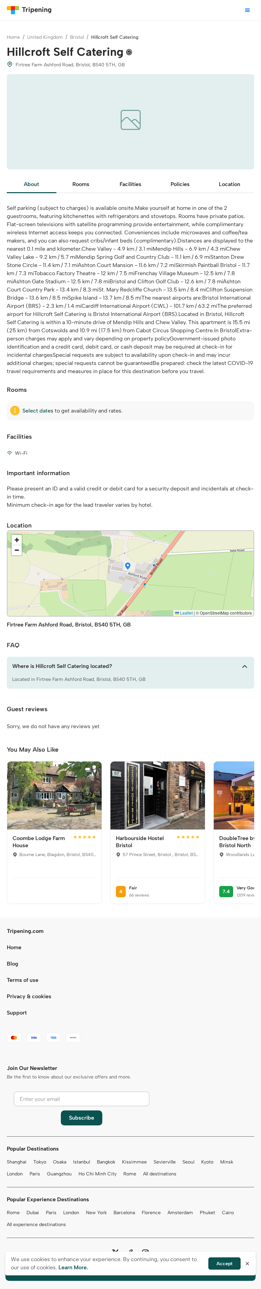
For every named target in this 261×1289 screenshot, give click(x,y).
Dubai (33, 1213)
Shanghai (17, 1162)
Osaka (59, 1162)
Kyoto (207, 1162)
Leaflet (186, 613)
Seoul (188, 1162)
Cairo (228, 1213)
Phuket (207, 1213)
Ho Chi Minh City (98, 1174)
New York (96, 1213)
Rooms (80, 184)
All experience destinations (36, 1224)
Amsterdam (180, 1213)
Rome (129, 1174)
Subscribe (81, 1118)
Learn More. (73, 1267)
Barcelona (124, 1213)
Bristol (77, 37)
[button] (127, 567)
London (15, 1174)
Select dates (37, 410)
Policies (180, 184)
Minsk (226, 1162)
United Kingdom (45, 37)
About (31, 184)
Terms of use (22, 980)
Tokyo (39, 1162)
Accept (224, 1264)
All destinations (159, 1174)
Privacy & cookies (29, 996)
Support (17, 1012)
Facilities (130, 184)
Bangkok (106, 1162)
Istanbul (81, 1162)
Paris (35, 1174)
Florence (151, 1213)
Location (229, 184)
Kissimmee (134, 1162)
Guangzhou (59, 1174)
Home (13, 37)
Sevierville (165, 1162)
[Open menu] (247, 10)
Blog (12, 963)
